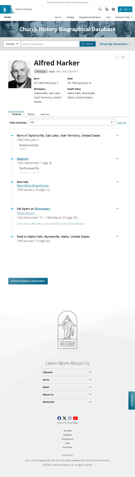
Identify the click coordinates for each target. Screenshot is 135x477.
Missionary (42, 208)
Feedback (132, 400)
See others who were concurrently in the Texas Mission (51, 223)
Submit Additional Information (28, 281)
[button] (69, 138)
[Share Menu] (123, 57)
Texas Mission (26, 213)
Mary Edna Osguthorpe (33, 185)
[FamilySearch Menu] (116, 57)
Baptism (22, 159)
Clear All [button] (121, 122)
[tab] (16, 114)
